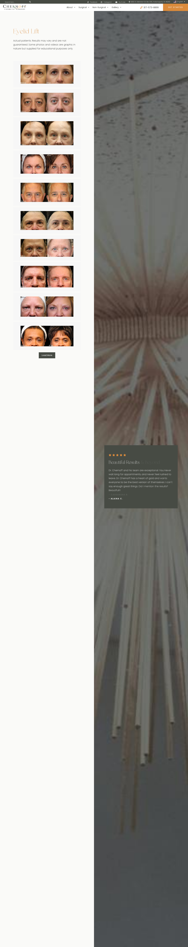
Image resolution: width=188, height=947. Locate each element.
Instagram (108, 2)
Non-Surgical (99, 7)
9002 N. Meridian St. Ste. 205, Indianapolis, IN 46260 (150, 2)
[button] (105, 516)
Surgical (83, 7)
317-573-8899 (151, 7)
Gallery (115, 7)
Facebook (93, 2)
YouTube (122, 2)
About (70, 7)
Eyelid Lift (26, 32)
